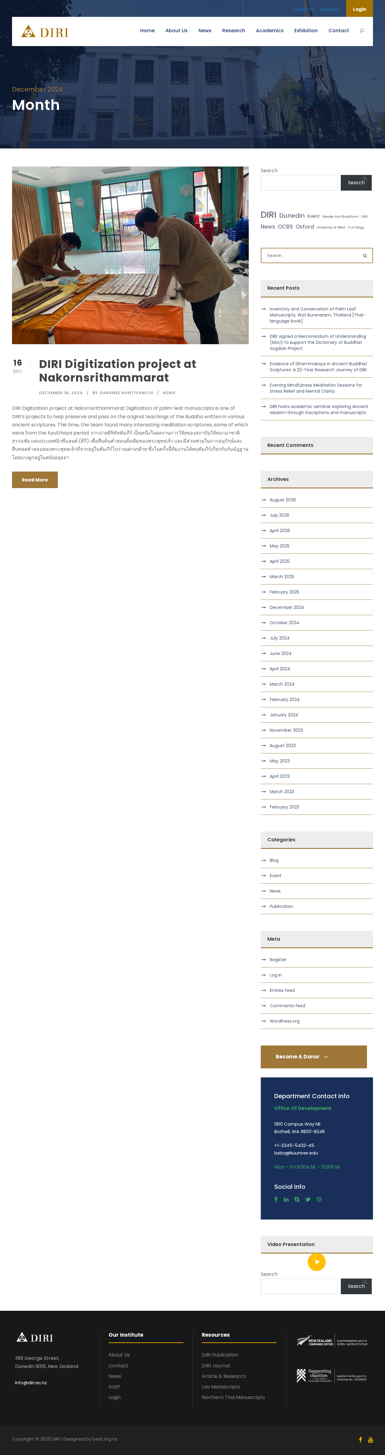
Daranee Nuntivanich (126, 393)
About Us (176, 30)
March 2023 (282, 792)
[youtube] (370, 1440)
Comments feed (287, 1006)
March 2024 (282, 684)
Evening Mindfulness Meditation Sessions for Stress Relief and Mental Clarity (316, 388)
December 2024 (287, 607)
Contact (338, 30)
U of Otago (356, 227)
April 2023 (280, 776)
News (205, 30)
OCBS (285, 226)
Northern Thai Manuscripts (233, 1397)
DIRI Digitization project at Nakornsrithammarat (117, 370)
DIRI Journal (216, 1365)
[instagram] (319, 1199)
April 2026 (280, 531)
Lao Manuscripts (221, 1386)
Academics (270, 30)
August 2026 (283, 500)
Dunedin (292, 215)
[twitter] (308, 1199)
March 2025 (282, 577)
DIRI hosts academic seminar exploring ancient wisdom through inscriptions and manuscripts (319, 409)
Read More (35, 480)
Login (359, 9)
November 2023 (286, 730)
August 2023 (283, 746)
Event (313, 216)
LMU (364, 216)
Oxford (305, 226)
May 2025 (280, 546)
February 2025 (284, 592)
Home (147, 30)
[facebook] (276, 1199)
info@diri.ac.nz (31, 1382)
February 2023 (284, 807)
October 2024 (284, 623)
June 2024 (281, 653)
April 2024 (280, 669)
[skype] (296, 1199)
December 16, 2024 (61, 393)
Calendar (304, 9)
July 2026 (279, 515)
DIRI (268, 214)
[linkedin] (286, 1199)
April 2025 (280, 561)
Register (330, 9)
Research (233, 30)
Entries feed (282, 990)
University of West (331, 227)
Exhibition (306, 30)
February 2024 (285, 699)
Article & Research (224, 1376)
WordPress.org (285, 1021)
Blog (274, 860)
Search (269, 170)
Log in (276, 975)
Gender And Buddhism (340, 216)
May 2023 (280, 761)
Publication (281, 906)
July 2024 (280, 638)
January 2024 (284, 715)
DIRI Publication (220, 1354)
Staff (114, 1386)
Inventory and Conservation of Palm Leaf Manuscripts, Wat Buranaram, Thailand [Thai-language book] (317, 315)
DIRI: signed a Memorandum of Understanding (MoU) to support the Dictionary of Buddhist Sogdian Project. (318, 342)
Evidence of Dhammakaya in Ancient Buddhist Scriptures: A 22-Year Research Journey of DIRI (318, 367)
